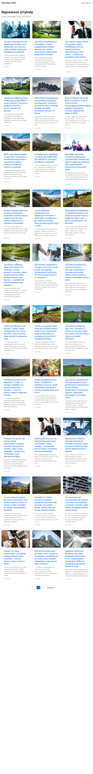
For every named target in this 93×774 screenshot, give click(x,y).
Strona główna (86, 3)
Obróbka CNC (8, 3)
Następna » (51, 587)
